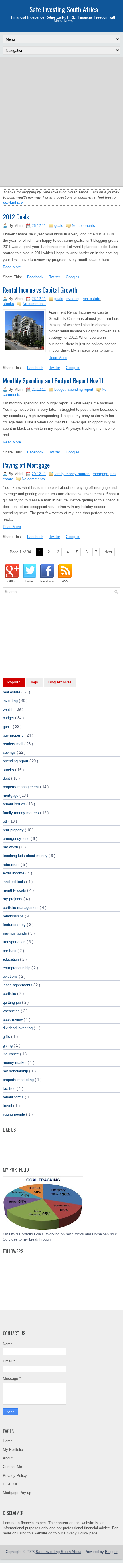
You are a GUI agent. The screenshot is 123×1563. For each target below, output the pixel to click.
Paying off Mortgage (26, 465)
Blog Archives (60, 682)
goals (58, 225)
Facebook (35, 277)
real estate (91, 299)
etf (5, 821)
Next (108, 552)
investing (73, 299)
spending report (80, 389)
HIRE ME (11, 1484)
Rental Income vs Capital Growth (40, 289)
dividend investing (18, 1028)
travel (8, 1106)
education (11, 959)
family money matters (72, 474)
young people (14, 1114)
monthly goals (15, 890)
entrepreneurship (17, 968)
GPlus (11, 581)
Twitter (54, 277)
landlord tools (14, 882)
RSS (65, 581)
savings (10, 752)
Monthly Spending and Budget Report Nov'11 (53, 380)
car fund (10, 951)
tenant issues (14, 804)
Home (8, 1441)
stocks (8, 304)
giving (8, 1045)
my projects (13, 899)
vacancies (12, 1011)
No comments (83, 225)
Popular (13, 682)
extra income (14, 873)
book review (13, 1019)
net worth (11, 847)
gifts (7, 1036)
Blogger (111, 1552)
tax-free (10, 1088)
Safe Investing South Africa (63, 9)
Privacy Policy (15, 1475)
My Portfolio (13, 1449)
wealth (9, 709)
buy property (14, 735)
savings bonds (15, 933)
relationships (14, 916)
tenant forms (14, 1097)
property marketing (19, 1080)
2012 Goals (16, 216)
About (8, 1458)
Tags (34, 682)
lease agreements (18, 985)
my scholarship (16, 1071)
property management (21, 787)
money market (15, 1062)
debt (7, 778)
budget (60, 389)
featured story (15, 925)
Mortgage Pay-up (17, 1493)
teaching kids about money (26, 856)
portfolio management (21, 907)
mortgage (100, 474)
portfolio (10, 993)
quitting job (12, 1002)
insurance (11, 1054)
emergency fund (17, 838)
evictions (11, 976)
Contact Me (12, 1467)
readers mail (13, 744)
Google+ (73, 277)
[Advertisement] (61, 121)
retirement (12, 864)
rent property (14, 830)
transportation (15, 942)
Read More (12, 267)
